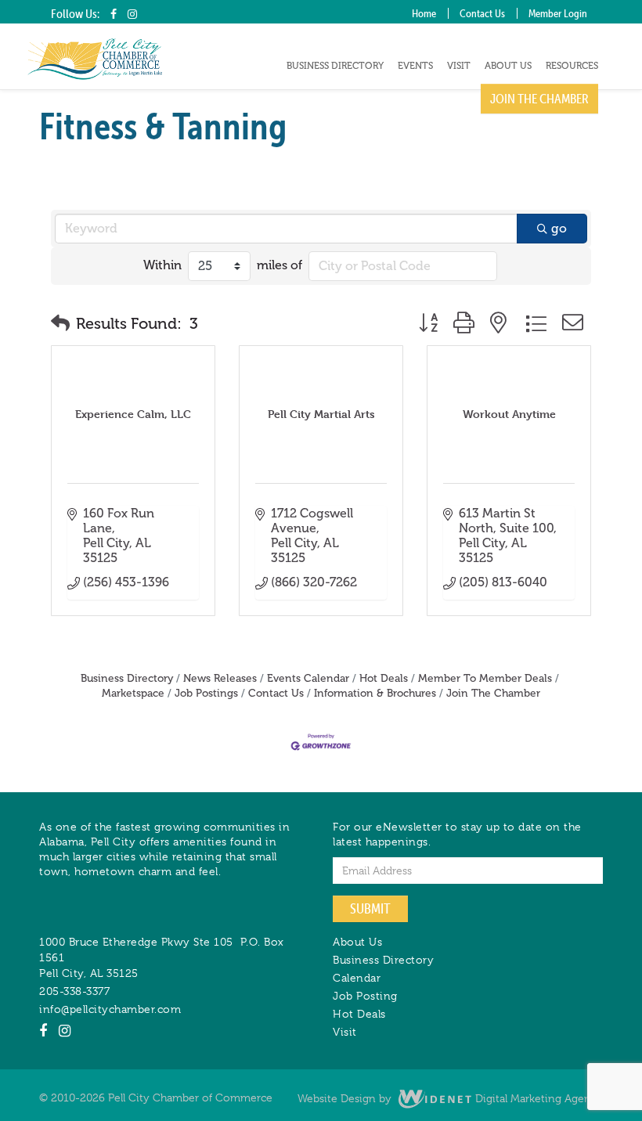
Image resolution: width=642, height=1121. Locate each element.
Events (415, 65)
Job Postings (206, 693)
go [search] (559, 228)
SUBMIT (370, 908)
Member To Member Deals (485, 678)
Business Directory (335, 65)
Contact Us (482, 13)
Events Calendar (308, 678)
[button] (60, 323)
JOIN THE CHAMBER (539, 98)
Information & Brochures (375, 693)
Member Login (557, 13)
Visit (459, 65)
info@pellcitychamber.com (110, 1009)
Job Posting (365, 995)
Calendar (357, 977)
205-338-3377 (74, 991)
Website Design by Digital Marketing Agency (450, 1098)
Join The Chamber (493, 693)
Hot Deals (383, 678)
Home (424, 13)
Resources (572, 65)
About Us (508, 65)
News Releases (220, 678)
